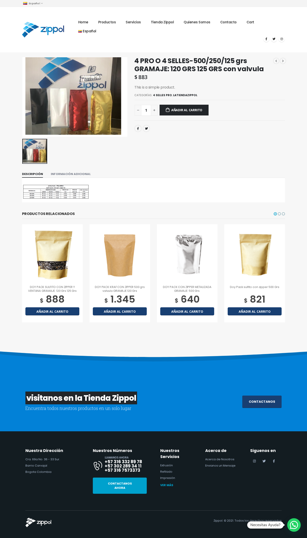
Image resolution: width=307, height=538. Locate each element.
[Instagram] (281, 39)
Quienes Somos (197, 22)
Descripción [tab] (32, 174)
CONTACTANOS (262, 401)
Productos (107, 22)
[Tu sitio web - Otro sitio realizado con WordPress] (43, 29)
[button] (275, 214)
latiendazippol (185, 95)
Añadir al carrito (186, 110)
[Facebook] (266, 39)
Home (83, 22)
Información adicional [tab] (71, 174)
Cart (250, 22)
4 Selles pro (162, 95)
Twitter (146, 128)
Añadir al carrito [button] (52, 311)
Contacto (228, 22)
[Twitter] (274, 39)
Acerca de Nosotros (219, 459)
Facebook (138, 128)
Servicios (133, 22)
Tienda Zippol (162, 22)
